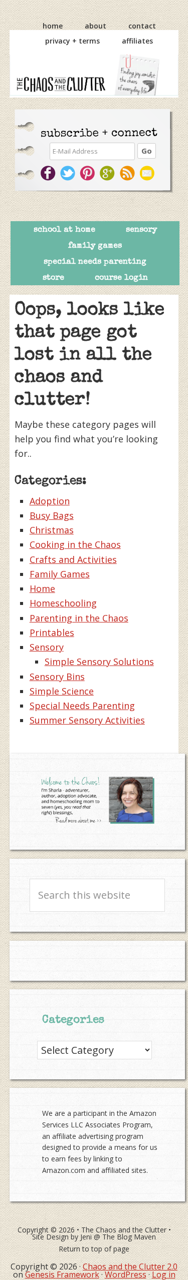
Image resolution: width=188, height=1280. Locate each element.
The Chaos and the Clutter (94, 75)
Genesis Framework (62, 1274)
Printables (52, 632)
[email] (148, 173)
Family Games (60, 574)
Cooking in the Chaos (75, 544)
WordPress (125, 1274)
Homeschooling (63, 603)
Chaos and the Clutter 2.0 (130, 1266)
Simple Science (62, 691)
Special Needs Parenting (82, 706)
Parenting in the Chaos (79, 618)
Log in (163, 1274)
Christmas (52, 530)
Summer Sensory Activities (87, 720)
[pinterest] (88, 173)
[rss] (128, 173)
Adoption (50, 501)
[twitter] (68, 173)
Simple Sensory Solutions (99, 662)
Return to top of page (94, 1248)
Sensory (47, 647)
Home (42, 588)
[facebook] (48, 173)
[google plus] (108, 173)
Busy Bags (52, 515)
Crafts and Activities (73, 559)
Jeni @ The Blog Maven (118, 1236)
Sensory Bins (57, 677)
